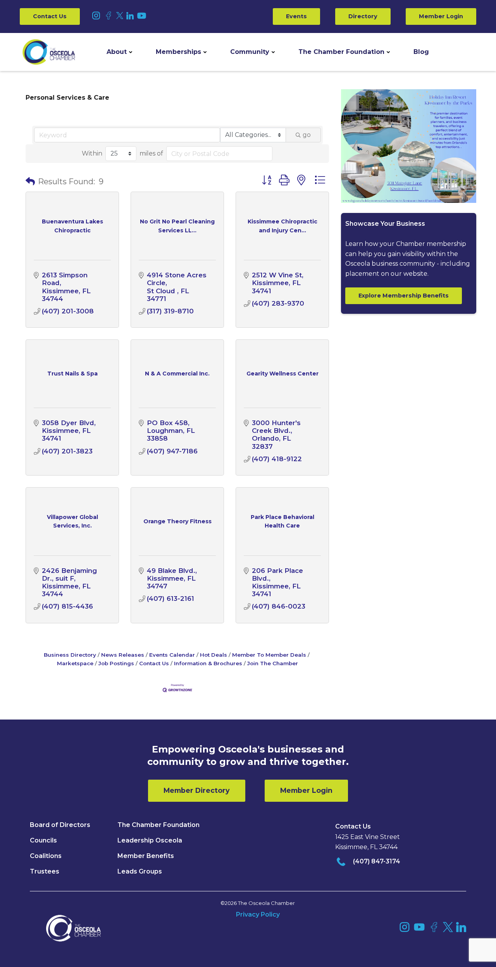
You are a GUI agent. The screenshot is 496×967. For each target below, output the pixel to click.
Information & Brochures (208, 663)
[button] (119, 52)
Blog (421, 51)
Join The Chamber (272, 663)
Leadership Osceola (149, 840)
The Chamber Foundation (341, 51)
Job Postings (116, 663)
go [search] (307, 134)
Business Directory (70, 655)
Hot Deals (213, 655)
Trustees (44, 871)
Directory (362, 16)
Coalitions (46, 856)
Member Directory (197, 790)
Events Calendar (172, 655)
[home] (49, 52)
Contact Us (50, 16)
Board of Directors (60, 825)
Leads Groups (139, 871)
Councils (43, 840)
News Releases (122, 655)
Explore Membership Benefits (403, 295)
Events (296, 16)
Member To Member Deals (269, 655)
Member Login (441, 16)
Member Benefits (145, 856)
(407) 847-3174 (376, 861)
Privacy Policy (258, 914)
